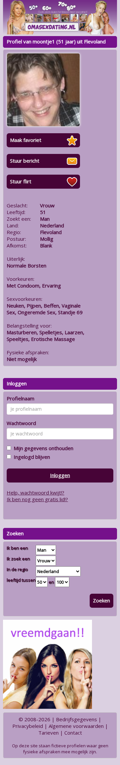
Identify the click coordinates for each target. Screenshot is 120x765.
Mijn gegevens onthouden (42, 448)
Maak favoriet (25, 140)
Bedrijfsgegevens (76, 719)
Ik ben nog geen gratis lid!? (37, 499)
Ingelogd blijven (30, 456)
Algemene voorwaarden (76, 726)
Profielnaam (20, 398)
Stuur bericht (24, 160)
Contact (73, 732)
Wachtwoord (21, 423)
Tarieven (48, 732)
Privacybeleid (27, 726)
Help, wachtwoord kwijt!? (35, 492)
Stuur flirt (20, 181)
